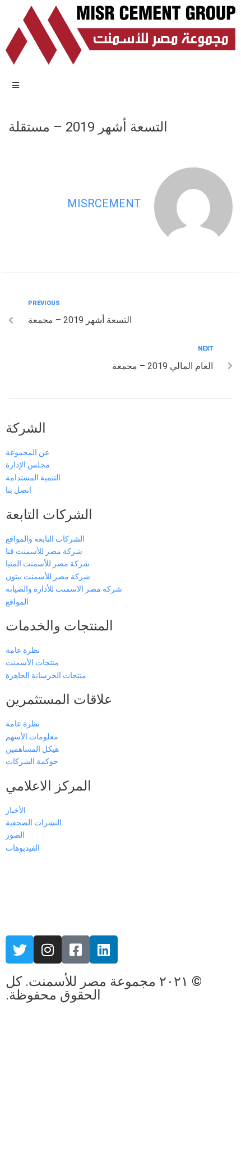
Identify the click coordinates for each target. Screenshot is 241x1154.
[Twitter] (20, 949)
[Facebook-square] (76, 949)
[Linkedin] (104, 949)
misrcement (104, 203)
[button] (15, 86)
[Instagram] (48, 949)
